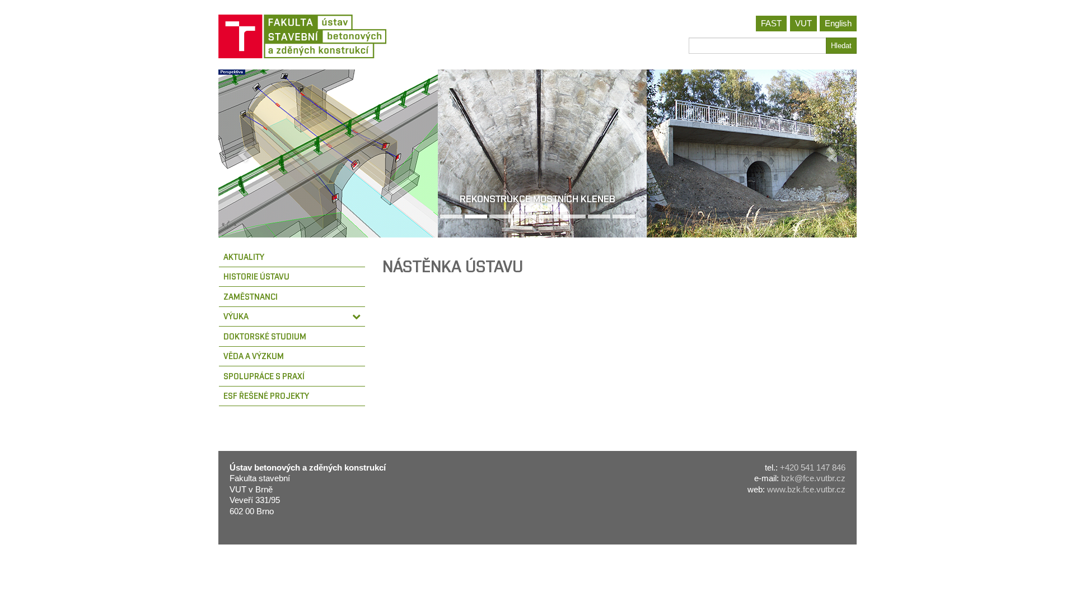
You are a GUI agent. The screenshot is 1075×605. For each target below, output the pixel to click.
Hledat (841, 45)
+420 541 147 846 (812, 467)
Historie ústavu (256, 276)
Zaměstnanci (250, 296)
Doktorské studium (264, 336)
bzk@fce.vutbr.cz (813, 478)
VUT (803, 23)
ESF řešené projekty (266, 396)
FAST (771, 23)
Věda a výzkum (253, 356)
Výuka (236, 316)
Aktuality (243, 257)
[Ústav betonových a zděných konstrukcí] (373, 36)
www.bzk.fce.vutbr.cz (806, 489)
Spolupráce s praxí (264, 376)
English (838, 23)
